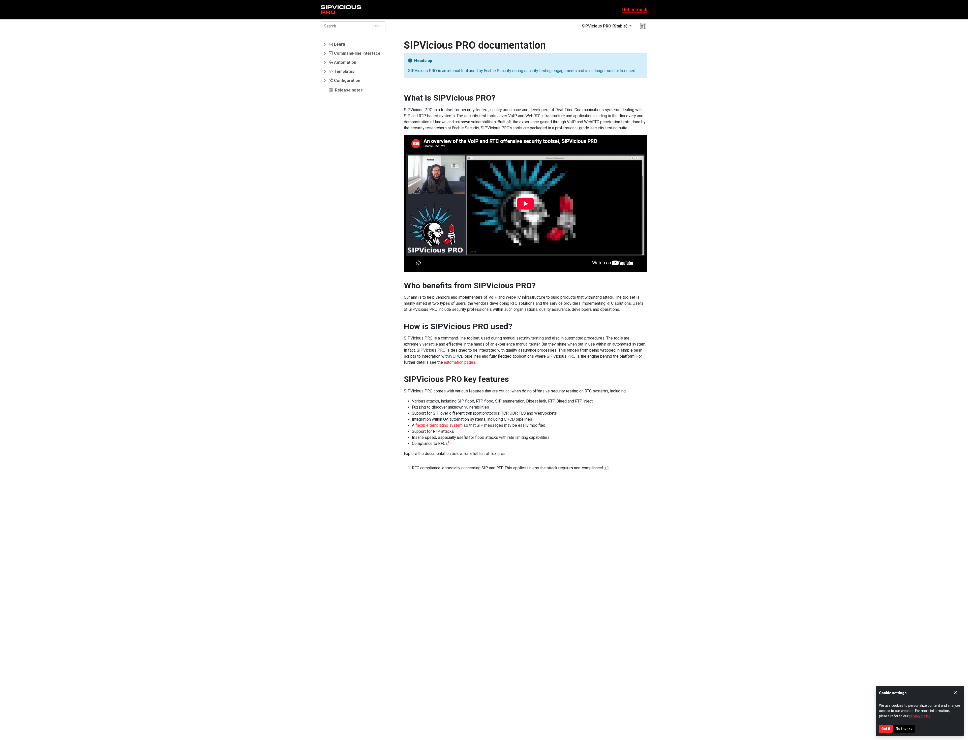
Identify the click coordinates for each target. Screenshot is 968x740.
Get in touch (634, 9)
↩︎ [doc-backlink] (606, 468)
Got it (885, 729)
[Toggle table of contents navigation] (643, 26)
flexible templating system (439, 425)
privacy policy (919, 716)
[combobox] (353, 26)
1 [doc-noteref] (448, 442)
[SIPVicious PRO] (341, 9)
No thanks (904, 729)
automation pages (459, 362)
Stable (604, 26)
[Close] (955, 693)
